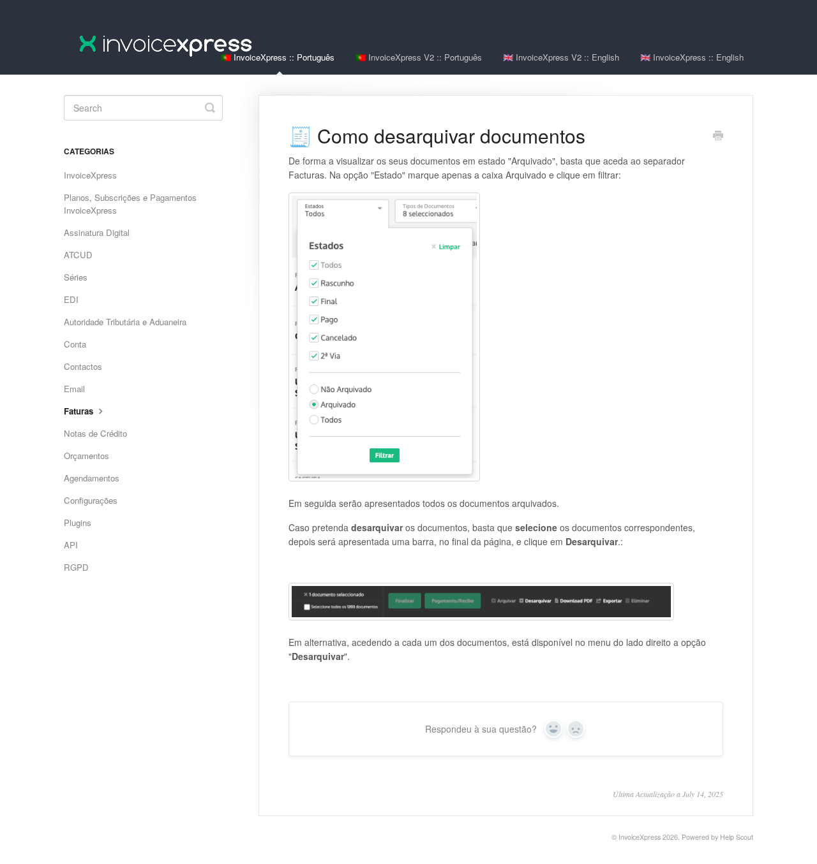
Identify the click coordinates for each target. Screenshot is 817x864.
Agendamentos (91, 478)
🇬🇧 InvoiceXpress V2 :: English (561, 57)
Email (74, 389)
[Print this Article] (718, 136)
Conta (75, 344)
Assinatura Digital (97, 232)
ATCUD (78, 255)
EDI (71, 299)
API (71, 545)
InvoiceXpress (90, 175)
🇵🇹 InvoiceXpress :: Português (277, 57)
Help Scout (736, 837)
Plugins (77, 522)
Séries (75, 277)
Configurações (90, 500)
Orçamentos (86, 456)
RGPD (76, 567)
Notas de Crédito (95, 433)
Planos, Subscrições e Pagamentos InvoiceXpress (130, 203)
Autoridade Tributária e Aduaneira (125, 322)
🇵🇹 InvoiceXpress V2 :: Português (419, 57)
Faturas (80, 411)
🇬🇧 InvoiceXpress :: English (692, 57)
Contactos (83, 366)
